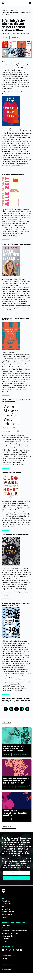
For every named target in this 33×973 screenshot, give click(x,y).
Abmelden (5, 939)
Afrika (12, 786)
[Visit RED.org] (4, 959)
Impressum (6, 925)
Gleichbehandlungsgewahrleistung (14, 931)
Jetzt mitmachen (15, 878)
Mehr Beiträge (7, 826)
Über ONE (5, 906)
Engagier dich (7, 904)
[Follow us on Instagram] (10, 950)
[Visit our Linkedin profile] (21, 950)
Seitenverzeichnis (8, 936)
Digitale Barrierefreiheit (10, 933)
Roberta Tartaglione (12, 34)
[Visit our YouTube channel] (17, 950)
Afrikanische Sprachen (22, 786)
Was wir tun (6, 901)
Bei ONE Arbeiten (8, 912)
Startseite (5, 10)
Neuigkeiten (14, 10)
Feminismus (14, 37)
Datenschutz (6, 928)
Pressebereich (7, 914)
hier (26, 700)
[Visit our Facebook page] (3, 950)
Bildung (5, 37)
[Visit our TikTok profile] (14, 950)
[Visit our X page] (6, 950)
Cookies (4, 941)
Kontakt (4, 917)
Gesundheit (16, 754)
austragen (17, 867)
